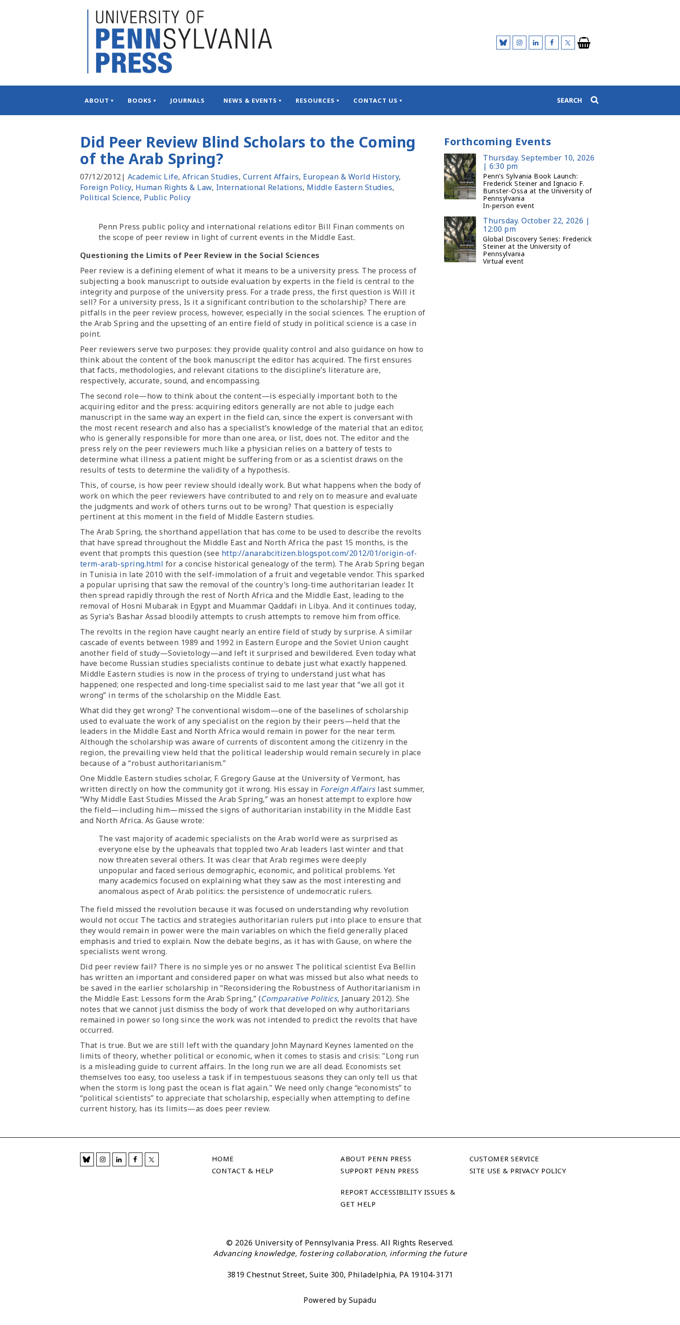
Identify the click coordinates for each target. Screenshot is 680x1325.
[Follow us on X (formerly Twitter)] (568, 42)
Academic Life (153, 177)
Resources (315, 100)
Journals (187, 100)
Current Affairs (271, 177)
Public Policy (167, 197)
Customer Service (504, 1158)
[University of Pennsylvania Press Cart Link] (584, 43)
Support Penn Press (379, 1170)
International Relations (259, 187)
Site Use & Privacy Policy (518, 1170)
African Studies (210, 177)
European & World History (351, 177)
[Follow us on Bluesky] (503, 42)
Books (140, 100)
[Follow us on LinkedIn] (536, 42)
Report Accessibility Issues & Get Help (398, 1197)
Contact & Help (243, 1170)
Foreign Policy (105, 187)
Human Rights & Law (174, 187)
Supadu (363, 1300)
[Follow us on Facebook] (552, 42)
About (97, 100)
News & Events (250, 100)
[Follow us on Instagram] (519, 42)
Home (223, 1158)
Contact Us (375, 100)
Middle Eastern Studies (349, 187)
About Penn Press (375, 1158)
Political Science (110, 197)
